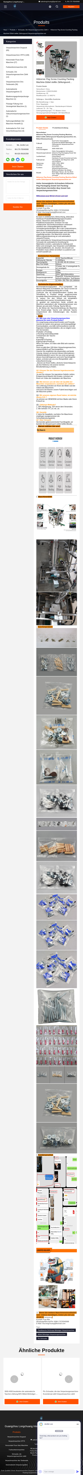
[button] (40, 74)
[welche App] (13, 159)
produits (12, 30)
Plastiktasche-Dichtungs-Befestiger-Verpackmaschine (56, 1330)
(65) (16, 49)
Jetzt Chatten (17, 166)
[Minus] (77, 1424)
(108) (17, 55)
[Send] (77, 1471)
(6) (15, 129)
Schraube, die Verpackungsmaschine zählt (33, 30)
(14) (17, 74)
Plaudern (71, 7)
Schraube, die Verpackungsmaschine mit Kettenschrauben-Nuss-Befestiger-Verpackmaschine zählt (58, 1392)
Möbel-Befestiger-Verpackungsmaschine (51, 1334)
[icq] (22, 159)
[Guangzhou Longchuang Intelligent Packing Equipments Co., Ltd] (15, 6)
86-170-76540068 (73, 1)
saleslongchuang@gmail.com (51, 1)
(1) (17, 98)
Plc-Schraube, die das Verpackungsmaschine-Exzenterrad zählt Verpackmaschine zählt (22, 1392)
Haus (5, 30)
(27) (15, 61)
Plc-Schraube (42, 1338)
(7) (14, 90)
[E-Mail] (17, 159)
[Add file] (40, 1471)
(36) (14, 83)
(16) (16, 67)
